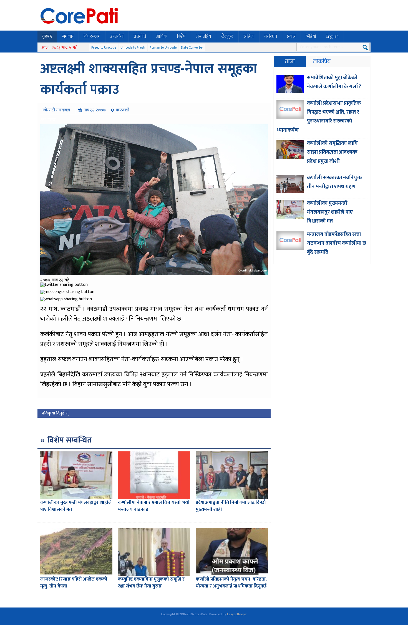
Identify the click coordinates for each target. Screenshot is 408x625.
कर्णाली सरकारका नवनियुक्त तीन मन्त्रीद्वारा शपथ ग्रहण (334, 182)
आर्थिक (161, 36)
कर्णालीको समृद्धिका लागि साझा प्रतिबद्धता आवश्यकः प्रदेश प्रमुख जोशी (332, 152)
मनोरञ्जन (270, 36)
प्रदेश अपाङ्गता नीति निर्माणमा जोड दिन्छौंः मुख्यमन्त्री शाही (231, 506)
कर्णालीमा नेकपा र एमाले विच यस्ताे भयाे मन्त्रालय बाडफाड (154, 506)
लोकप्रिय (322, 61)
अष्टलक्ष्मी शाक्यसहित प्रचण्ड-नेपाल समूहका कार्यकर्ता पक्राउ (148, 79)
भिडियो (311, 36)
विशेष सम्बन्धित (69, 440)
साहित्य (248, 36)
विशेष (181, 36)
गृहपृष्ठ (47, 36)
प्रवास (291, 36)
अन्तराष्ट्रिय (203, 36)
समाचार (68, 36)
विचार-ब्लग (92, 36)
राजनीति (140, 36)
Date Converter (192, 47)
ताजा (290, 61)
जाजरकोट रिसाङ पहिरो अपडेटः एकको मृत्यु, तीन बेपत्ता (73, 582)
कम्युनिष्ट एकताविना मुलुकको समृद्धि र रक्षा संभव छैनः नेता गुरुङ (151, 582)
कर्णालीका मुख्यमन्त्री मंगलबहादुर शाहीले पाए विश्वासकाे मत (76, 506)
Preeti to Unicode (103, 47)
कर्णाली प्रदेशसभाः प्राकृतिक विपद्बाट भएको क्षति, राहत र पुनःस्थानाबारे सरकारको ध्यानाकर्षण (318, 116)
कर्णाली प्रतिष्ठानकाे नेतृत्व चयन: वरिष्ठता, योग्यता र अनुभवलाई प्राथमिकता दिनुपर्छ (231, 582)
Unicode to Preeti (132, 47)
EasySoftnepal (237, 614)
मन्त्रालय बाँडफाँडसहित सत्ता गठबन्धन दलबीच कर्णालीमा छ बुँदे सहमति (336, 243)
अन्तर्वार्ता (117, 36)
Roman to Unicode (163, 47)
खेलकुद (227, 36)
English (332, 36)
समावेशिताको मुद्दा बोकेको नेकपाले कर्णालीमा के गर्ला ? (334, 82)
